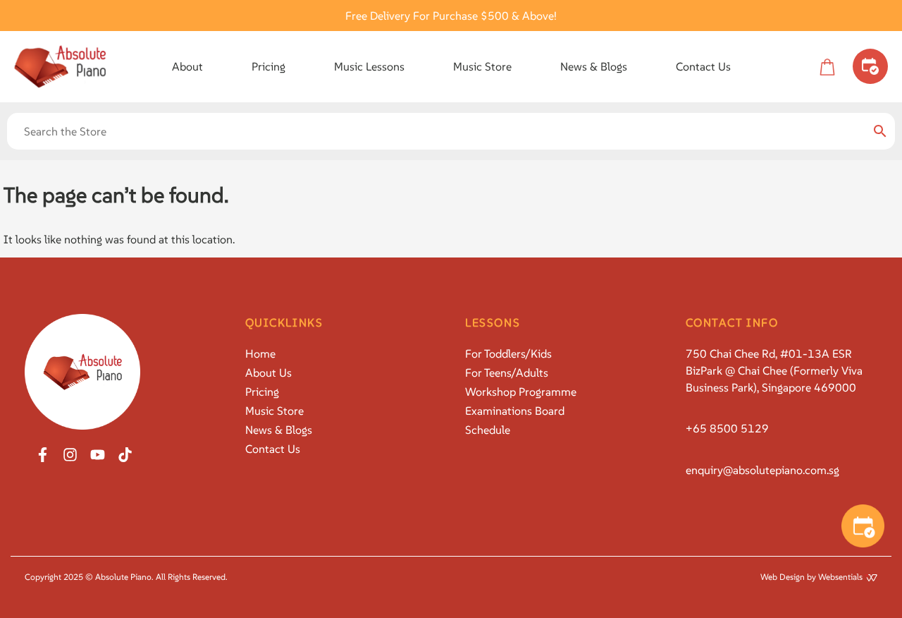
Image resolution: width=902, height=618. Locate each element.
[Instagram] (70, 454)
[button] (187, 66)
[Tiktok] (125, 454)
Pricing (268, 66)
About (187, 66)
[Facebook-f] (42, 454)
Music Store (482, 66)
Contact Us (703, 66)
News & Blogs (593, 66)
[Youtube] (97, 454)
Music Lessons (369, 66)
